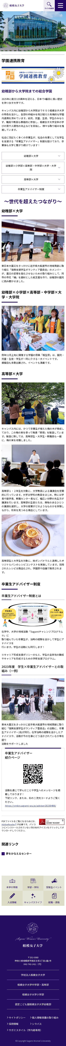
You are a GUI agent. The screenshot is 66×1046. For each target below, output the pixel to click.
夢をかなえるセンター (19, 853)
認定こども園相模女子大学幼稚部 (33, 1004)
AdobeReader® (9, 824)
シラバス (37, 1023)
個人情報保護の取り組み (45, 1017)
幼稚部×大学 (31, 156)
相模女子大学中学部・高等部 (33, 984)
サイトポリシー (17, 1017)
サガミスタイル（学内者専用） (25, 1030)
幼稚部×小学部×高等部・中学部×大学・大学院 (31, 167)
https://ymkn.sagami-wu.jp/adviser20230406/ (30, 805)
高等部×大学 (31, 179)
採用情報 (13, 1023)
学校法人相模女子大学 (33, 975)
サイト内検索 (49, 5)
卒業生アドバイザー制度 (31, 189)
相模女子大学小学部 (33, 994)
